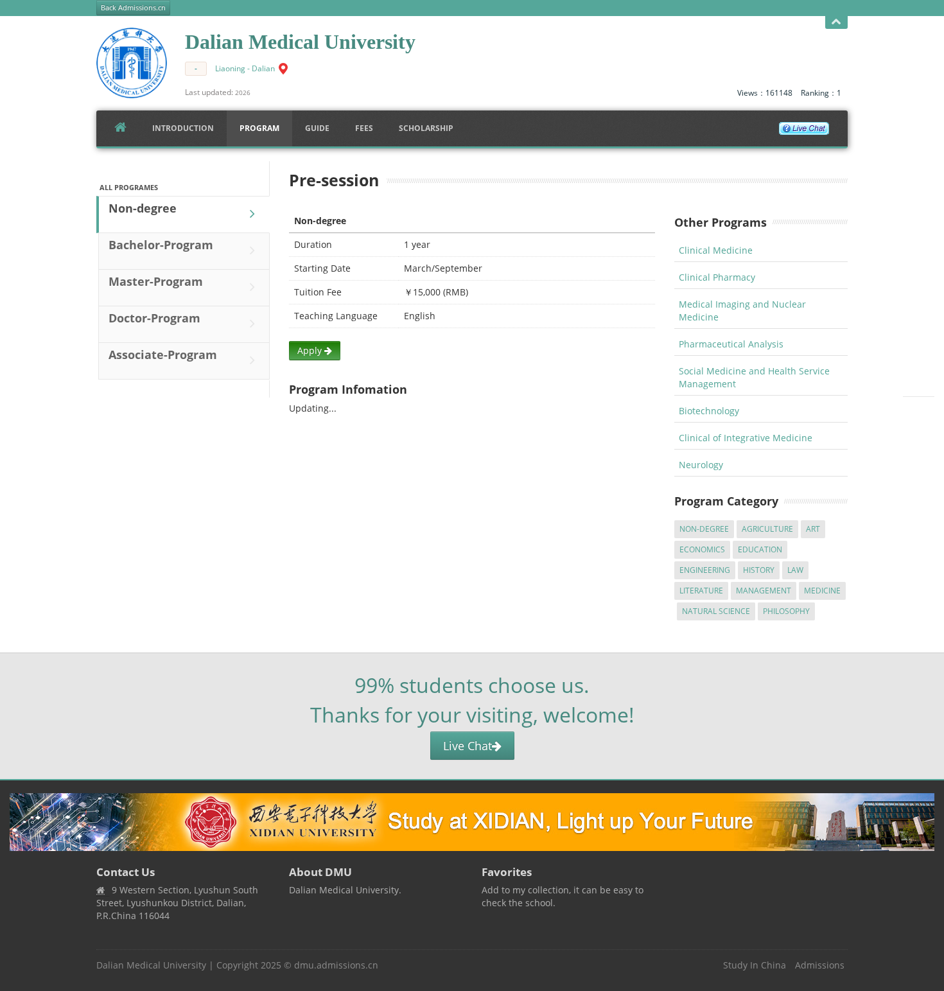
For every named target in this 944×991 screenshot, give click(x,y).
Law (795, 570)
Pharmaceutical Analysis (731, 344)
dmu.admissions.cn (336, 965)
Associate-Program (163, 354)
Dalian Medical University (151, 965)
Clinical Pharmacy (717, 277)
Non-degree (143, 208)
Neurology (701, 465)
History (758, 570)
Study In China (754, 965)
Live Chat (467, 745)
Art (813, 528)
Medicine (822, 590)
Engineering (704, 570)
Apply (310, 350)
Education (760, 549)
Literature (701, 590)
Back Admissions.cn (133, 7)
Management (763, 590)
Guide (317, 128)
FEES (364, 128)
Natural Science (716, 611)
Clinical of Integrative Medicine (745, 438)
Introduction (183, 128)
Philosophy (786, 611)
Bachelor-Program (161, 244)
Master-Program (156, 281)
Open (836, 22)
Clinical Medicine (716, 250)
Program (259, 128)
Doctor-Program (154, 318)
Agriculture (767, 528)
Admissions (819, 965)
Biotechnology (709, 411)
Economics (702, 549)
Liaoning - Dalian (245, 68)
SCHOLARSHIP (426, 128)
